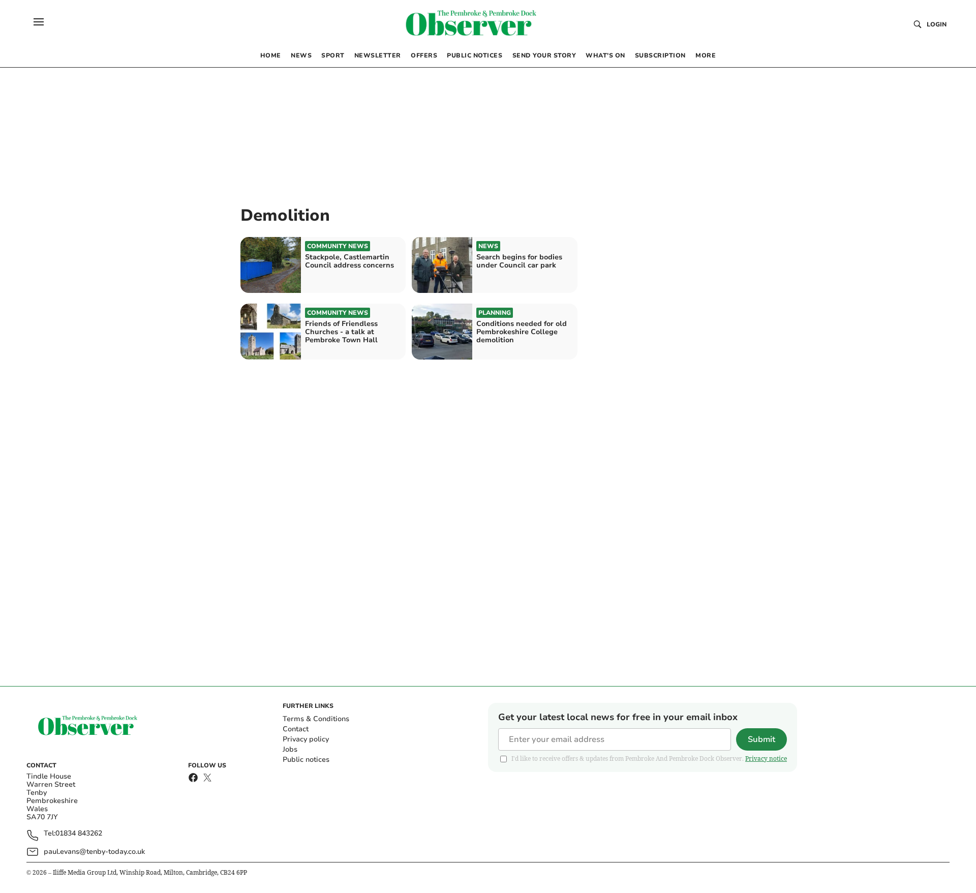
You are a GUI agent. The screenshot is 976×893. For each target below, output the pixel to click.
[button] (38, 22)
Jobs (290, 749)
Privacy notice (766, 758)
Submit (761, 739)
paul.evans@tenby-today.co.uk (94, 851)
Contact (296, 729)
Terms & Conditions (316, 719)
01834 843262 (78, 833)
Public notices (306, 759)
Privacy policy (306, 739)
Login (937, 24)
